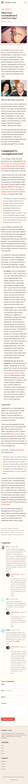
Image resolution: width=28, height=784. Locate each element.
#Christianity (16, 528)
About (2, 753)
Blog (2, 748)
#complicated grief (6, 530)
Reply (7, 571)
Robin (7, 546)
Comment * (4, 703)
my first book (5, 504)
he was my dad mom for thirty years (14, 373)
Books (2, 750)
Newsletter (3, 761)
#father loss (7, 532)
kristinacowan (15, 574)
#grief (12, 532)
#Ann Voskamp (8, 528)
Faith (3, 9)
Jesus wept (14, 434)
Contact (3, 764)
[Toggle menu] (25, 2)
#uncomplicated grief (18, 534)
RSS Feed (3, 769)
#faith (2, 532)
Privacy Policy (14, 779)
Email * (6, 690)
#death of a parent (19, 530)
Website (3, 697)
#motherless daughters (7, 534)
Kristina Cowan (6, 730)
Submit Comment (8, 719)
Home (2, 745)
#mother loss (21, 532)
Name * (3, 684)
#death (13, 530)
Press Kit (3, 766)
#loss (16, 532)
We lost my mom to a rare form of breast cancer (13, 163)
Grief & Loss (8, 9)
